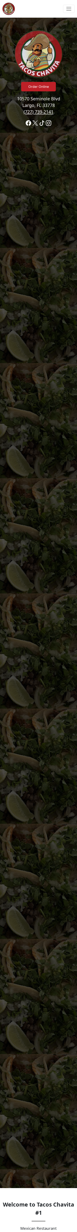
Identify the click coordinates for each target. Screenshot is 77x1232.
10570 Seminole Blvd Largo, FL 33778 (38, 105)
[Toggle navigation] (69, 9)
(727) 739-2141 (38, 112)
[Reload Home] (8, 9)
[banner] (38, 603)
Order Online (38, 86)
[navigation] (38, 9)
